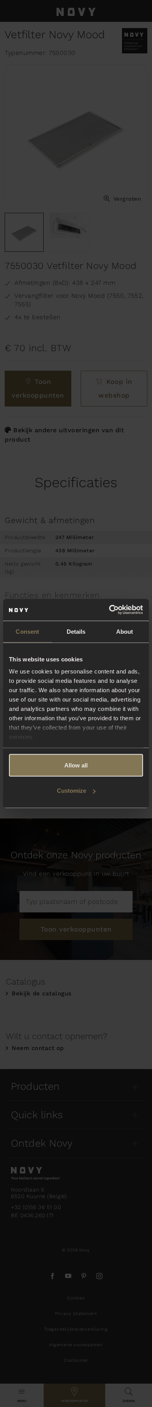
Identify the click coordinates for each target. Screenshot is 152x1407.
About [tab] (124, 631)
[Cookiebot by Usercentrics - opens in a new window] (109, 610)
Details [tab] (76, 631)
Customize (71, 790)
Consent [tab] (27, 631)
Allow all (76, 765)
